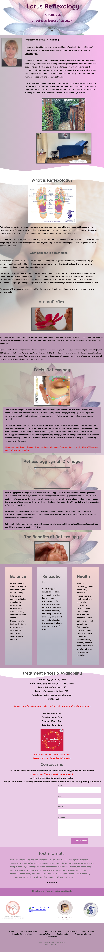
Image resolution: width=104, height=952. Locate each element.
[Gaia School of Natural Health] (39, 911)
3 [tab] (52, 882)
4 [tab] (54, 882)
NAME (60, 786)
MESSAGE (61, 817)
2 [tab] (49, 882)
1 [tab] (47, 882)
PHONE (61, 807)
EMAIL (60, 796)
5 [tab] (56, 882)
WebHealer (61, 942)
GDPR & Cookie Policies (52, 944)
